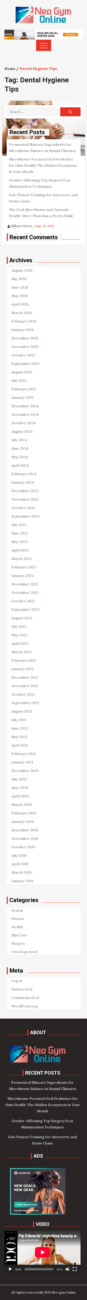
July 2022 (19, 626)
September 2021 (25, 703)
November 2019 (24, 838)
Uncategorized (24, 951)
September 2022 (25, 609)
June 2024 (19, 448)
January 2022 (22, 669)
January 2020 (22, 821)
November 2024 (25, 414)
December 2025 (24, 338)
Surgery (18, 943)
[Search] (70, 111)
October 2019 (23, 847)
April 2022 (20, 643)
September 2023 (25, 516)
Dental (17, 910)
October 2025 (23, 355)
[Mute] (67, 1269)
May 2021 (19, 736)
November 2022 (25, 592)
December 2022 (24, 584)
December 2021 (24, 677)
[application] (42, 1252)
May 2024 (19, 457)
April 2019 (19, 864)
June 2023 (19, 533)
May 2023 (19, 541)
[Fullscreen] (74, 1269)
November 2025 (24, 346)
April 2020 (20, 796)
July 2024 (19, 440)
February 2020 (23, 813)
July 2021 (18, 720)
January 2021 (22, 762)
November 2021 (24, 686)
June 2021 (19, 728)
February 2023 (23, 567)
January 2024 (22, 482)
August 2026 (21, 270)
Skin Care (19, 935)
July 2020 (19, 779)
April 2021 (19, 745)
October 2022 (23, 601)
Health (17, 927)
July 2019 (18, 855)
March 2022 (21, 652)
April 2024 (20, 465)
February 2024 (23, 474)
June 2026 (19, 287)
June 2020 (19, 787)
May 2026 (19, 295)
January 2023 (22, 575)
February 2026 (23, 321)
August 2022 (21, 618)
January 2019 (22, 881)
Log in (16, 980)
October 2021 (23, 694)
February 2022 (23, 660)
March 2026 (21, 312)
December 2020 (25, 770)
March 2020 (21, 804)
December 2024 (25, 406)
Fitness (17, 918)
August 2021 (21, 711)
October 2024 (23, 423)
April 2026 (20, 304)
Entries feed (21, 989)
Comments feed (25, 997)
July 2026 (19, 279)
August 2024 (22, 431)
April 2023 (20, 550)
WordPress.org (24, 1006)
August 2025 (21, 372)
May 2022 (19, 635)
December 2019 (24, 830)
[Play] (10, 1269)
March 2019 (21, 872)
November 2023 (25, 499)
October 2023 (23, 507)
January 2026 (22, 329)
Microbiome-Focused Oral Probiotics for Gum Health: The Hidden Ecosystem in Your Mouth (43, 165)
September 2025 (25, 363)
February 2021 (23, 753)
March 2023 (21, 558)
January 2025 (22, 397)
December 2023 (24, 491)
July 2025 (18, 380)
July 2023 (19, 524)
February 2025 (23, 389)
